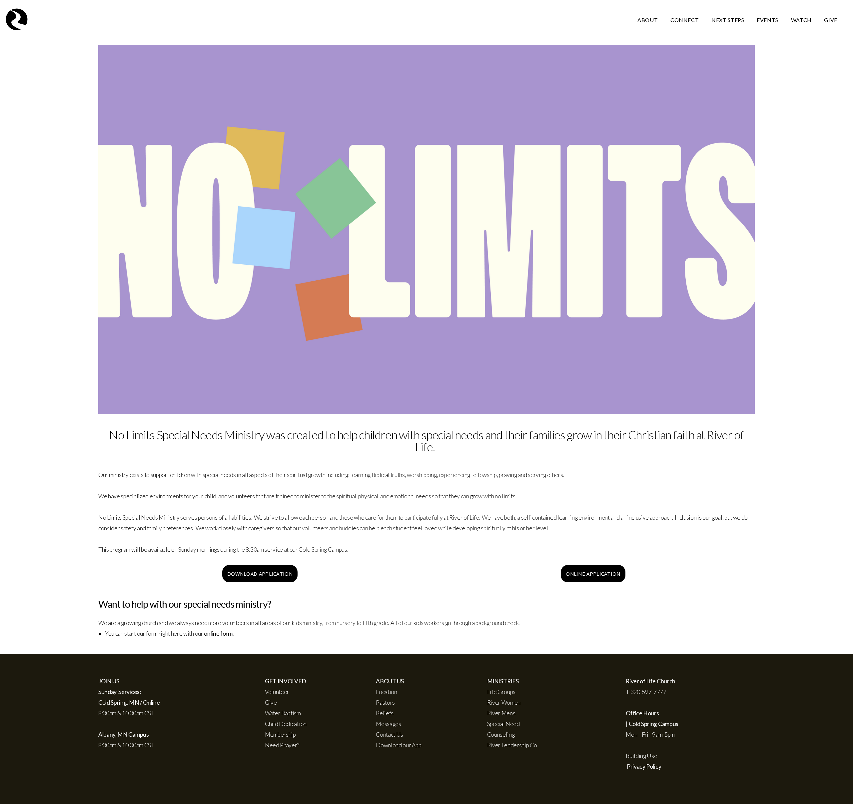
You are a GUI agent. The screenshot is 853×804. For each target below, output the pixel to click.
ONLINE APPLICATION (593, 573)
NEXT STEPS (728, 20)
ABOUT (648, 20)
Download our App (398, 745)
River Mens (501, 713)
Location (386, 691)
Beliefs (385, 713)
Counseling (501, 734)
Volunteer (277, 691)
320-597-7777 (648, 691)
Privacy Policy (644, 766)
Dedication (292, 723)
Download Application (260, 573)
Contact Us (389, 734)
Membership (280, 734)
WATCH (802, 20)
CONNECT (685, 20)
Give (271, 702)
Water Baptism (283, 713)
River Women (503, 702)
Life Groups (501, 691)
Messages (388, 723)
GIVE (830, 20)
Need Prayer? (282, 745)
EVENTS (768, 20)
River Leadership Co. (512, 745)
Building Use (641, 755)
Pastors (385, 702)
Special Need (503, 723)
